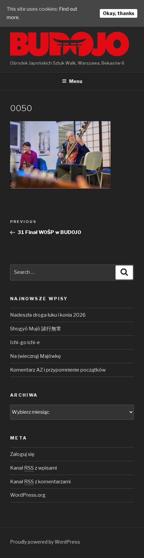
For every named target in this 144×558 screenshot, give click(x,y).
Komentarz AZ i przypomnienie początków (58, 370)
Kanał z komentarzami (40, 482)
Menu (75, 81)
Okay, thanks (118, 13)
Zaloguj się (22, 454)
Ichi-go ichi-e (25, 342)
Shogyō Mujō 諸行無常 (35, 329)
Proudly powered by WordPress (45, 542)
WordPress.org (28, 495)
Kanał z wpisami (33, 468)
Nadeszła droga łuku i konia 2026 (48, 315)
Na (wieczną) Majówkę (35, 356)
